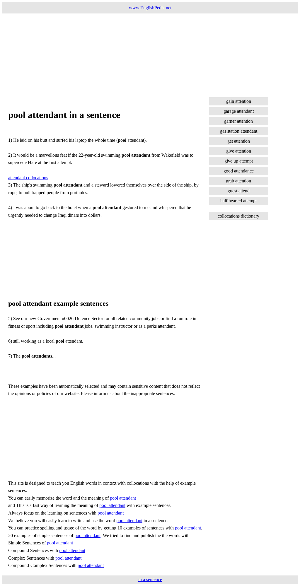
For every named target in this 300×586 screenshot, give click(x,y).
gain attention (238, 101)
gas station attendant (238, 131)
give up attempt (238, 160)
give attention (238, 150)
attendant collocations (28, 177)
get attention (238, 141)
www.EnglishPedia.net (150, 7)
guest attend (239, 190)
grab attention (238, 180)
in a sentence (150, 579)
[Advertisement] (150, 54)
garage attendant (239, 111)
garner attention (238, 121)
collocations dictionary (238, 215)
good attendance (239, 170)
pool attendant (123, 498)
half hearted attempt (238, 200)
